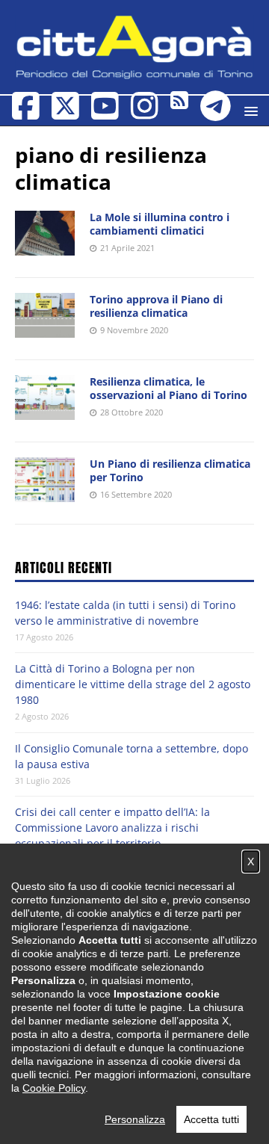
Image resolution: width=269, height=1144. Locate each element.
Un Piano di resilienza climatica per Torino (170, 470)
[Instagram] (144, 113)
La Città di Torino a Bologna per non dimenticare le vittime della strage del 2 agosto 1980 (132, 684)
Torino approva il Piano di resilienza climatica (156, 306)
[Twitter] (65, 113)
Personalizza (135, 1119)
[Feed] (179, 103)
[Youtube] (105, 113)
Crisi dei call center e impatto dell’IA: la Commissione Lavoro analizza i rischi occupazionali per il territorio (112, 827)
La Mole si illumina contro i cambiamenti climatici (159, 224)
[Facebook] (26, 113)
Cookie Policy (53, 1088)
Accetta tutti (211, 1119)
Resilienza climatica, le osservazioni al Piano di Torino (168, 388)
